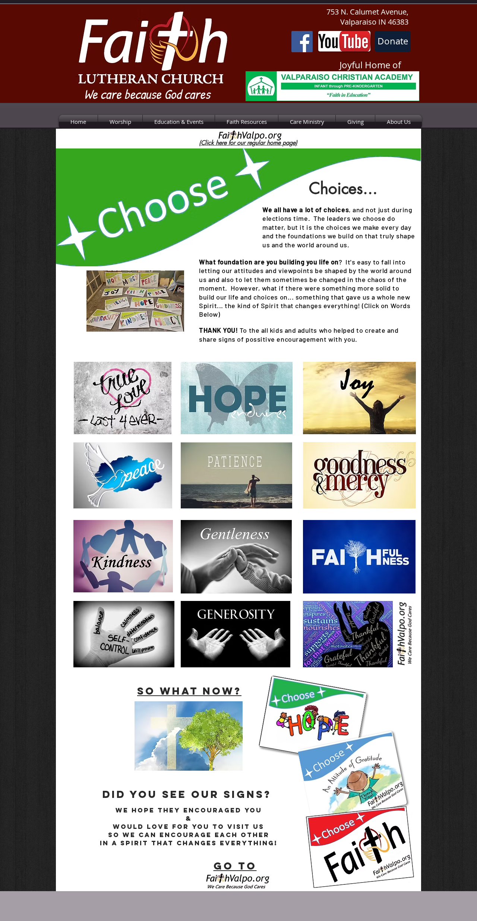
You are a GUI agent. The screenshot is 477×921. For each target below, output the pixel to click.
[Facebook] (302, 41)
